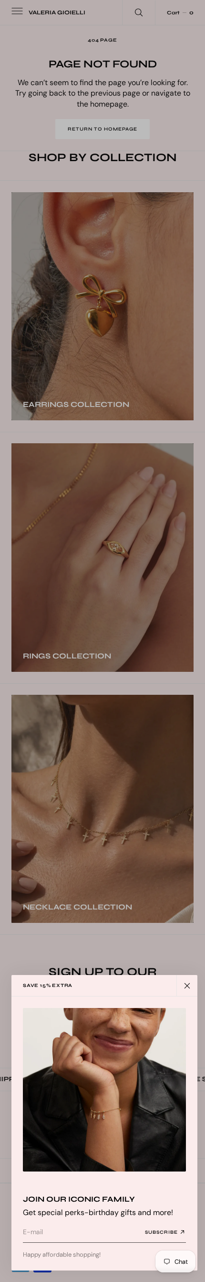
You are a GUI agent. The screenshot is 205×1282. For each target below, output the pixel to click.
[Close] (186, 985)
